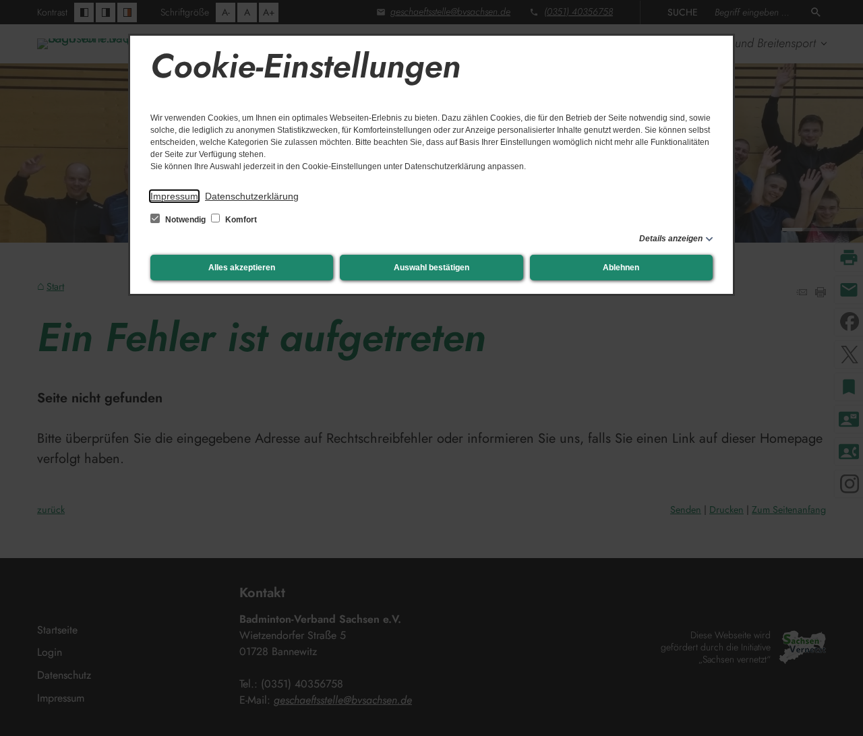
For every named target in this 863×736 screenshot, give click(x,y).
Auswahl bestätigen (431, 267)
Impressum (174, 196)
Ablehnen (621, 267)
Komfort (240, 219)
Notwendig (185, 219)
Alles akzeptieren (241, 267)
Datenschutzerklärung (252, 196)
